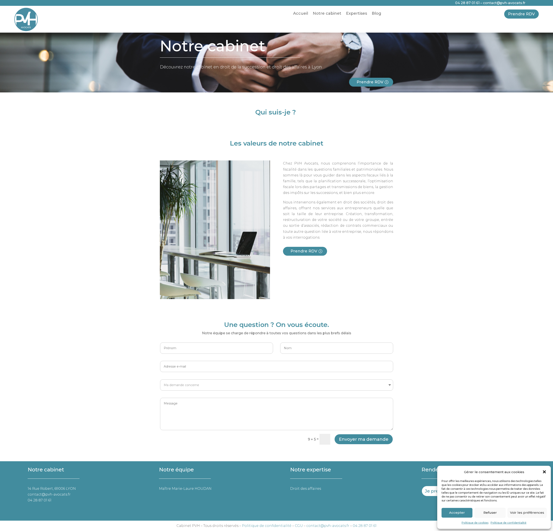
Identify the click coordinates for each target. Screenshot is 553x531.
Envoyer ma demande (363, 439)
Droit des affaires (305, 489)
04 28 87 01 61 (467, 3)
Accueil (300, 14)
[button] (544, 472)
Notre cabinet (327, 14)
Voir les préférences (527, 512)
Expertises (356, 14)
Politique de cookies (475, 522)
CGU (299, 526)
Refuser (490, 512)
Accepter (457, 512)
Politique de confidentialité (508, 522)
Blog (376, 14)
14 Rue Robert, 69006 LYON (52, 489)
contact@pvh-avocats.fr (504, 3)
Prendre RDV (521, 14)
